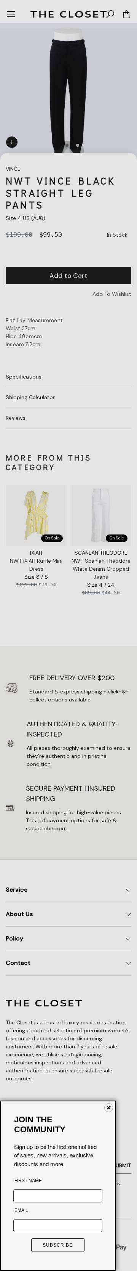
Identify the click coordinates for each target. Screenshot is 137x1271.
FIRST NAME (28, 1180)
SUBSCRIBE (58, 1245)
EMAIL (21, 1210)
